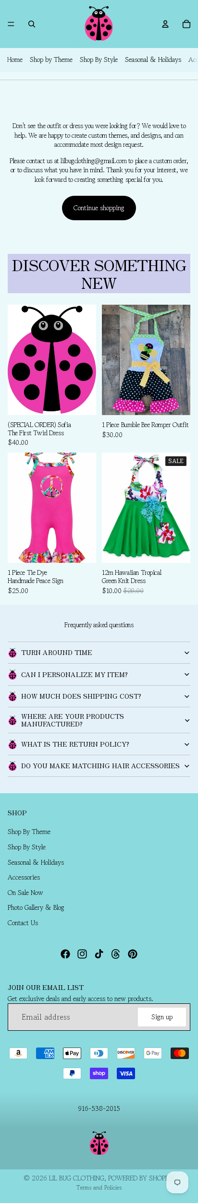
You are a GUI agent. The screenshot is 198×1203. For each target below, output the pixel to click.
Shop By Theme (29, 831)
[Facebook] (65, 954)
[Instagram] (82, 954)
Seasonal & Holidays (153, 59)
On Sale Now (25, 892)
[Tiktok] (99, 954)
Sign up (162, 1016)
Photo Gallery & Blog (36, 907)
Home (15, 59)
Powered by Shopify (141, 1178)
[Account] (165, 24)
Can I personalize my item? (74, 674)
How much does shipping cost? (81, 696)
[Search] (31, 24)
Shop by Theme (51, 59)
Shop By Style (99, 59)
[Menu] (11, 24)
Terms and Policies (99, 1187)
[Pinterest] (132, 954)
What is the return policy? (75, 744)
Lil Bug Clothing (76, 1178)
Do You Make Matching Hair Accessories (100, 765)
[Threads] (116, 954)
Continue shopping (99, 208)
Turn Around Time (56, 652)
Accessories (24, 877)
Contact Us (23, 923)
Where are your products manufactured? (72, 719)
